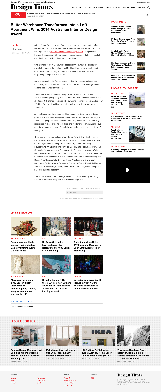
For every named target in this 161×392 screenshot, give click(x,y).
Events (16, 45)
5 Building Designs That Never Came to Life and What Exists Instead (127, 150)
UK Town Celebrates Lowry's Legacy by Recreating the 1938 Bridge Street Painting (56, 246)
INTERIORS (98, 7)
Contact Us (68, 385)
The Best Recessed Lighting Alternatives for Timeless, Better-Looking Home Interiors (64, 13)
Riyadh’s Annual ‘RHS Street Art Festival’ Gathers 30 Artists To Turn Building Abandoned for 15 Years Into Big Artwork (56, 285)
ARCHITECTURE (113, 7)
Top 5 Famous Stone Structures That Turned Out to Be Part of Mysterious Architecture (126, 118)
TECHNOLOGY (129, 7)
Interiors (13, 383)
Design (77, 276)
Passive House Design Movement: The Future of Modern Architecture (119, 134)
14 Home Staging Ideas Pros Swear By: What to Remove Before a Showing (123, 41)
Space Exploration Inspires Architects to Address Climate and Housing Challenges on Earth (119, 101)
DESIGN (87, 7)
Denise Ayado (17, 49)
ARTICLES (76, 7)
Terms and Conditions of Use (138, 383)
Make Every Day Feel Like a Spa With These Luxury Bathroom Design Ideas (60, 352)
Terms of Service (70, 380)
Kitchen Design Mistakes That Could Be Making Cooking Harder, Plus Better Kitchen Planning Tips (26, 354)
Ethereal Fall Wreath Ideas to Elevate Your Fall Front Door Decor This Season (123, 77)
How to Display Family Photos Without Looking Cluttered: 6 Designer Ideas (122, 53)
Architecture (18, 238)
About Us (67, 378)
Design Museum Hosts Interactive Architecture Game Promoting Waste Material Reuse (23, 246)
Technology (41, 380)
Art (44, 238)
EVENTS (141, 7)
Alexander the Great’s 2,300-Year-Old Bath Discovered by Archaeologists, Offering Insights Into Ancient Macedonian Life (23, 287)
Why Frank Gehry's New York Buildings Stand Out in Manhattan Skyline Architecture (122, 29)
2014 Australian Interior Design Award (66, 51)
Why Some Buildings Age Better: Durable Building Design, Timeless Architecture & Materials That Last (133, 354)
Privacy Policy (121, 384)
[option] (88, 15)
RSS (92, 378)
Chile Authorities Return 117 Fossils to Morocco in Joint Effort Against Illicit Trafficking (87, 246)
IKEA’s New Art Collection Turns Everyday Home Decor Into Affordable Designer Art (97, 352)
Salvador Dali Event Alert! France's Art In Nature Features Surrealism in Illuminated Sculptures (87, 284)
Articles (78, 238)
